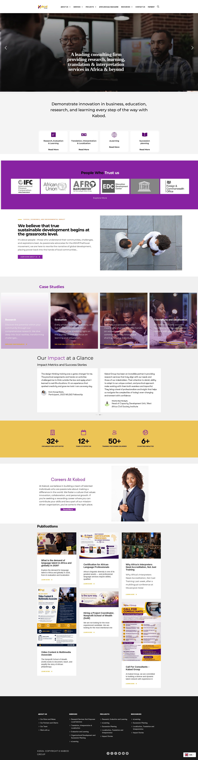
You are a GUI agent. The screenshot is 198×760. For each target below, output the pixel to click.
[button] (158, 7)
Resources (125, 7)
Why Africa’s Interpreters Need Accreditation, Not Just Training (141, 567)
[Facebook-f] (108, 753)
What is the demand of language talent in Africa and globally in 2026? (56, 563)
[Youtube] (119, 753)
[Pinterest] (123, 753)
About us (64, 7)
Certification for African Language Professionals (96, 565)
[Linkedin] (127, 753)
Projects (90, 7)
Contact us (140, 7)
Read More (53, 149)
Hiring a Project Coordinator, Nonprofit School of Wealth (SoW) (99, 615)
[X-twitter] (111, 753)
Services (76, 7)
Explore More (100, 198)
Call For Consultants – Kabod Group (137, 668)
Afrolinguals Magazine (108, 7)
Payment (151, 7)
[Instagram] (115, 753)
